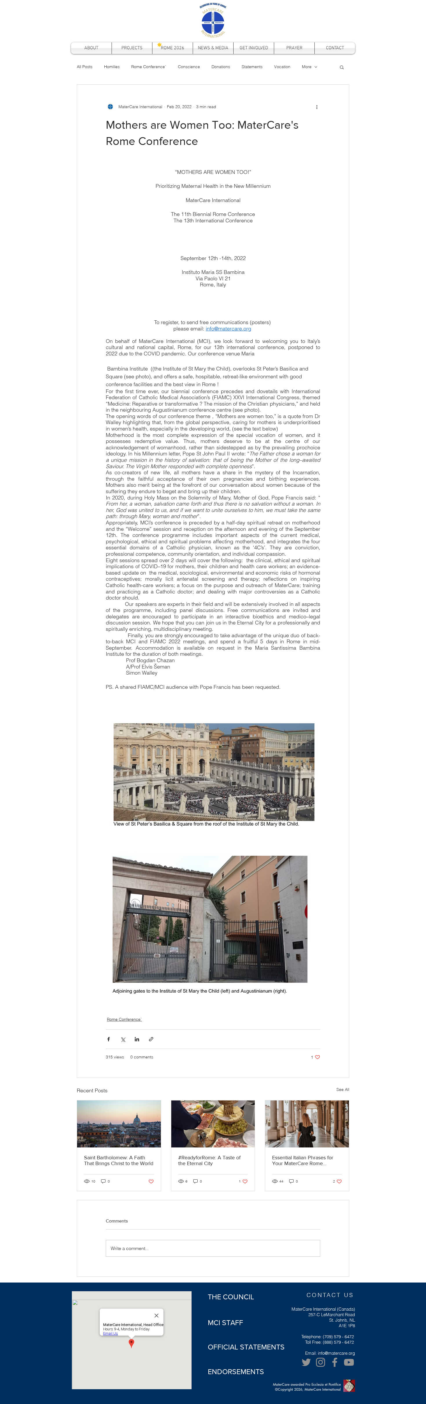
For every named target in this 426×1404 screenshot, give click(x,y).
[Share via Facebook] (108, 1039)
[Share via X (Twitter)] (122, 1039)
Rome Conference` (148, 66)
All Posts (84, 66)
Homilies (112, 66)
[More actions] (316, 106)
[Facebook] (335, 1362)
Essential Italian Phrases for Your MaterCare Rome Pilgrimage (302, 1160)
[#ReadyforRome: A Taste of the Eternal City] (213, 1123)
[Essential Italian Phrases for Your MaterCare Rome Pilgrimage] (307, 1123)
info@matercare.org (336, 1353)
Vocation (282, 66)
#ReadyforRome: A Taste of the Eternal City (209, 1160)
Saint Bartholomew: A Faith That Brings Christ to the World (118, 1160)
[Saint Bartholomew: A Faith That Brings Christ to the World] (119, 1123)
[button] (342, 67)
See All (342, 1089)
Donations (221, 66)
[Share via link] (151, 1039)
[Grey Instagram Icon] (320, 1362)
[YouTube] (349, 1362)
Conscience (189, 66)
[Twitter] (306, 1362)
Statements (252, 66)
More (307, 66)
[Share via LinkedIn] (137, 1039)
